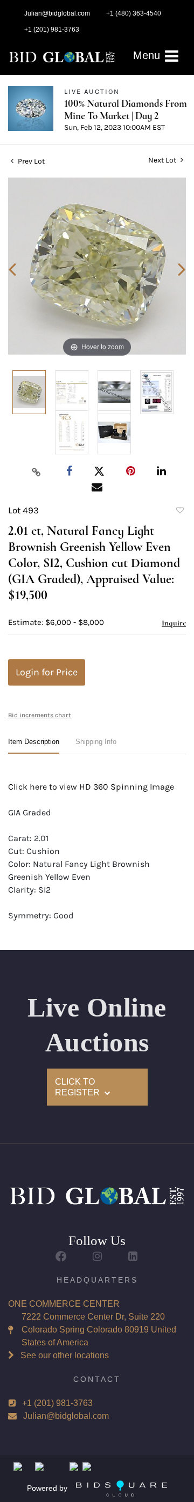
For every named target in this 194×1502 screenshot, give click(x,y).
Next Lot (163, 160)
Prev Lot (30, 161)
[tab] (33, 746)
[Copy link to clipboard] (36, 471)
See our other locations (64, 1355)
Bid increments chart (39, 715)
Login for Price (47, 672)
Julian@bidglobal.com (66, 1415)
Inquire (174, 623)
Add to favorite (179, 512)
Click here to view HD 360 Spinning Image (91, 787)
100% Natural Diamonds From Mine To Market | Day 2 (125, 109)
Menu (148, 55)
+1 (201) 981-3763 (57, 1403)
